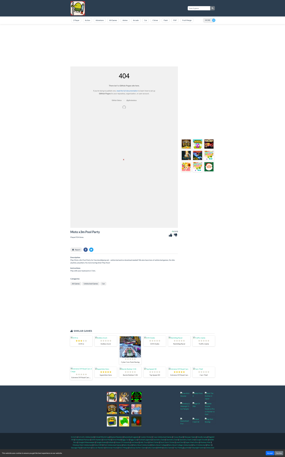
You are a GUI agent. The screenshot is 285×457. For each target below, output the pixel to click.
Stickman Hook (112, 448)
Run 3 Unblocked (199, 445)
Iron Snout (135, 442)
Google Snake (101, 442)
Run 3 (209, 445)
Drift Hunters (96, 440)
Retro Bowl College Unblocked (180, 445)
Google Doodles (202, 440)
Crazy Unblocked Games (162, 437)
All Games (76, 284)
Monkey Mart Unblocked (83, 445)
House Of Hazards (122, 442)
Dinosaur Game (190, 437)
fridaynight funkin (198, 448)
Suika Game (152, 448)
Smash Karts (87, 448)
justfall (187, 448)
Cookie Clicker (146, 437)
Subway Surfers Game (137, 448)
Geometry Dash (159, 440)
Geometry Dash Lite (187, 440)
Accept (270, 453)
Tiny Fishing (178, 448)
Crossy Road (178, 437)
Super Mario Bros (192, 442)
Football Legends (145, 440)
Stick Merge (123, 448)
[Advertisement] (144, 8)
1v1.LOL (74, 437)
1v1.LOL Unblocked (86, 437)
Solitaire (111, 442)
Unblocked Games (91, 284)
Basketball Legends (131, 437)
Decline (279, 453)
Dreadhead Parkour (82, 440)
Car (103, 284)
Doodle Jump (202, 437)
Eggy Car (125, 440)
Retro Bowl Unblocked (142, 445)
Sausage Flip (76, 448)
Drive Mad (107, 440)
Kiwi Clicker (154, 442)
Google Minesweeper (86, 442)
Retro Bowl (127, 445)
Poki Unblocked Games (113, 445)
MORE (207, 20)
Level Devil (180, 442)
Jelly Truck (144, 442)
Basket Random (116, 437)
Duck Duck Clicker (167, 442)
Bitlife (160, 448)
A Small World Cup (102, 437)
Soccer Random (98, 448)
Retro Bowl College (159, 445)
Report (77, 250)
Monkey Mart (205, 442)
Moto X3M (98, 445)
